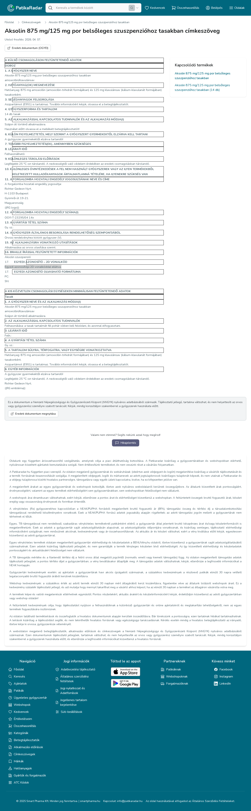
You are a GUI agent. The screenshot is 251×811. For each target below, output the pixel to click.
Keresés (19, 676)
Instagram (226, 676)
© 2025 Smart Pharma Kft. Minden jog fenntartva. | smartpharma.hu (58, 801)
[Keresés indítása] (132, 8)
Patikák (19, 690)
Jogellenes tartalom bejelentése (73, 702)
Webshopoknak (177, 676)
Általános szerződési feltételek (74, 678)
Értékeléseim (23, 719)
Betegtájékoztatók (27, 740)
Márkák (19, 761)
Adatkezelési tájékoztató (78, 669)
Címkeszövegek (31, 22)
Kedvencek (21, 712)
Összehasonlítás (25, 726)
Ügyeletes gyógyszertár (30, 698)
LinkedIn (225, 683)
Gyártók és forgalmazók (30, 775)
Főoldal (9, 22)
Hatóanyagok (23, 768)
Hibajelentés (128, 443)
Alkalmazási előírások (28, 747)
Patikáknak (173, 669)
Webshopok (22, 705)
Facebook (226, 669)
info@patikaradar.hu (130, 801)
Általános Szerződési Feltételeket (213, 801)
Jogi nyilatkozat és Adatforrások (72, 690)
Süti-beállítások (71, 712)
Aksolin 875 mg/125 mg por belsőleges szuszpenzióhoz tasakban (89, 22)
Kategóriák (21, 733)
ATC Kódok (21, 782)
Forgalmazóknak (177, 683)
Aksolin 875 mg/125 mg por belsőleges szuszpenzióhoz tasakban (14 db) (202, 87)
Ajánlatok (20, 683)
